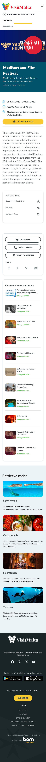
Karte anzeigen (25, 255)
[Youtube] (33, 662)
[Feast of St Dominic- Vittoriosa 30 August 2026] (23, 428)
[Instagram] (19, 662)
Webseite (25, 240)
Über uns (23, 710)
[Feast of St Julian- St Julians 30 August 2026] (23, 443)
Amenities (8, 26)
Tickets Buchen (24, 121)
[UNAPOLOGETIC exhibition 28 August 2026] (23, 301)
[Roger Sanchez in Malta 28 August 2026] (23, 333)
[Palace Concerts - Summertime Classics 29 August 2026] (23, 396)
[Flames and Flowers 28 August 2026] (23, 349)
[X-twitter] (26, 662)
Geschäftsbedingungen (23, 726)
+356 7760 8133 (25, 247)
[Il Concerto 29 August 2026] (23, 412)
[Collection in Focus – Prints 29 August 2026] (23, 364)
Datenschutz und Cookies (23, 722)
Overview (7, 20)
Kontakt (23, 714)
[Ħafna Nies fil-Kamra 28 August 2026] (23, 317)
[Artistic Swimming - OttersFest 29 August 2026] (23, 380)
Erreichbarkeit (23, 718)
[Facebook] (12, 662)
